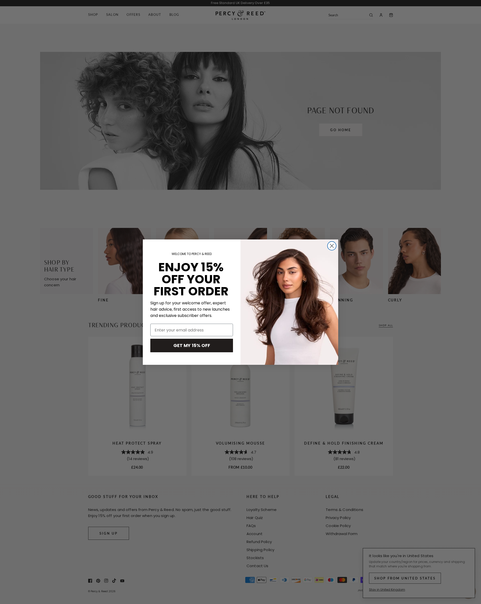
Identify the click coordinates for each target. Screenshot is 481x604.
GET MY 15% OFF (191, 345)
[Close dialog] (331, 245)
